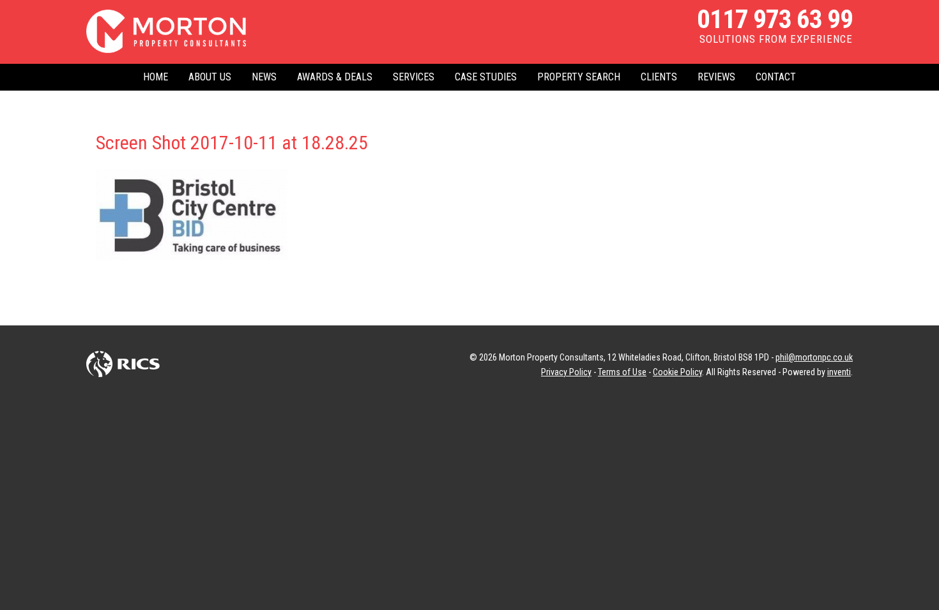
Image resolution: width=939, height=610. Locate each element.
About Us (209, 77)
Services (413, 77)
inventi (839, 372)
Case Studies (486, 77)
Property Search (578, 77)
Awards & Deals (334, 77)
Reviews (716, 77)
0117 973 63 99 (775, 19)
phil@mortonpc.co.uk (814, 357)
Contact (776, 77)
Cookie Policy (677, 372)
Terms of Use (622, 372)
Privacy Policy (566, 372)
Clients (659, 77)
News (264, 77)
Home (155, 77)
